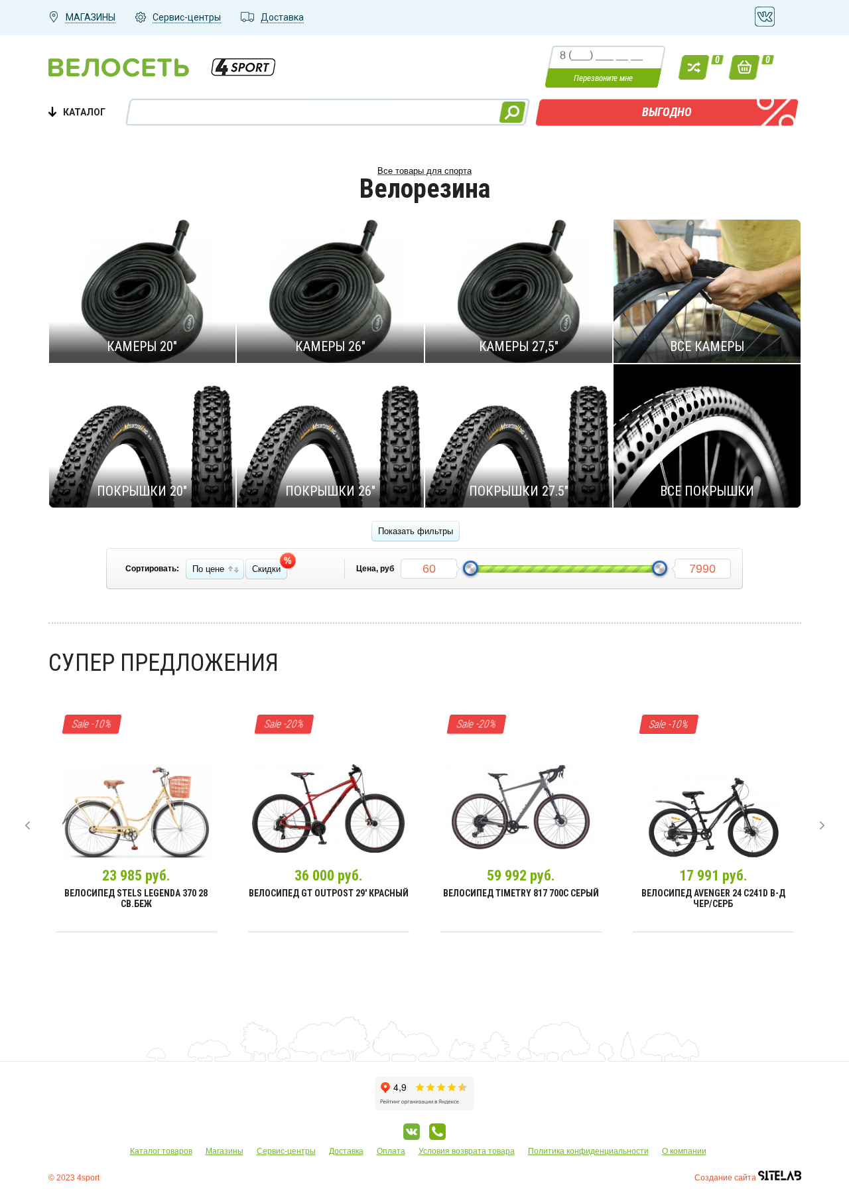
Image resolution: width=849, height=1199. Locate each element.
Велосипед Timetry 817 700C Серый (521, 893)
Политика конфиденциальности (588, 1151)
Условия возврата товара (467, 1151)
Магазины (224, 1151)
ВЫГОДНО (667, 112)
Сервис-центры (286, 1151)
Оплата (391, 1151)
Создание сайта (726, 1177)
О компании (684, 1151)
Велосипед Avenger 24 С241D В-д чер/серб (713, 898)
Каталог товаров (161, 1151)
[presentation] (27, 825)
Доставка (346, 1151)
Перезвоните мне (603, 78)
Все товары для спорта (424, 171)
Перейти (136, 290)
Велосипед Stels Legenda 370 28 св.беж (136, 898)
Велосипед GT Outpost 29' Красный (329, 893)
